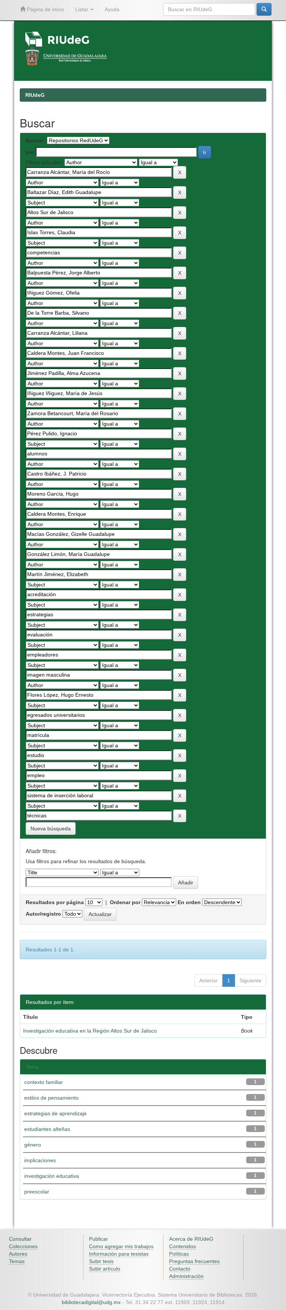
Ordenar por (125, 902)
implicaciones (40, 1160)
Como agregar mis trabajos (121, 1246)
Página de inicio (44, 9)
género (32, 1145)
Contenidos (182, 1246)
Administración (186, 1276)
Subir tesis (101, 1261)
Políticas (179, 1254)
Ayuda (112, 9)
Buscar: (35, 140)
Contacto (179, 1269)
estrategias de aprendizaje (55, 1113)
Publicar (98, 1239)
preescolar (36, 1192)
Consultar (20, 1239)
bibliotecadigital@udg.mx (91, 1302)
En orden (189, 902)
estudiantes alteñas (47, 1129)
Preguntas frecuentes (194, 1261)
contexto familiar (43, 1082)
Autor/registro (43, 914)
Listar (82, 9)
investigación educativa (51, 1176)
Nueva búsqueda (51, 829)
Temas (17, 1261)
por (30, 152)
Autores (18, 1254)
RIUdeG (35, 95)
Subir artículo (104, 1269)
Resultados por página (55, 902)
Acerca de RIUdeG (191, 1239)
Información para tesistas (119, 1254)
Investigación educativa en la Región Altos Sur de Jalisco (90, 1031)
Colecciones (23, 1246)
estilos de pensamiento (51, 1098)
